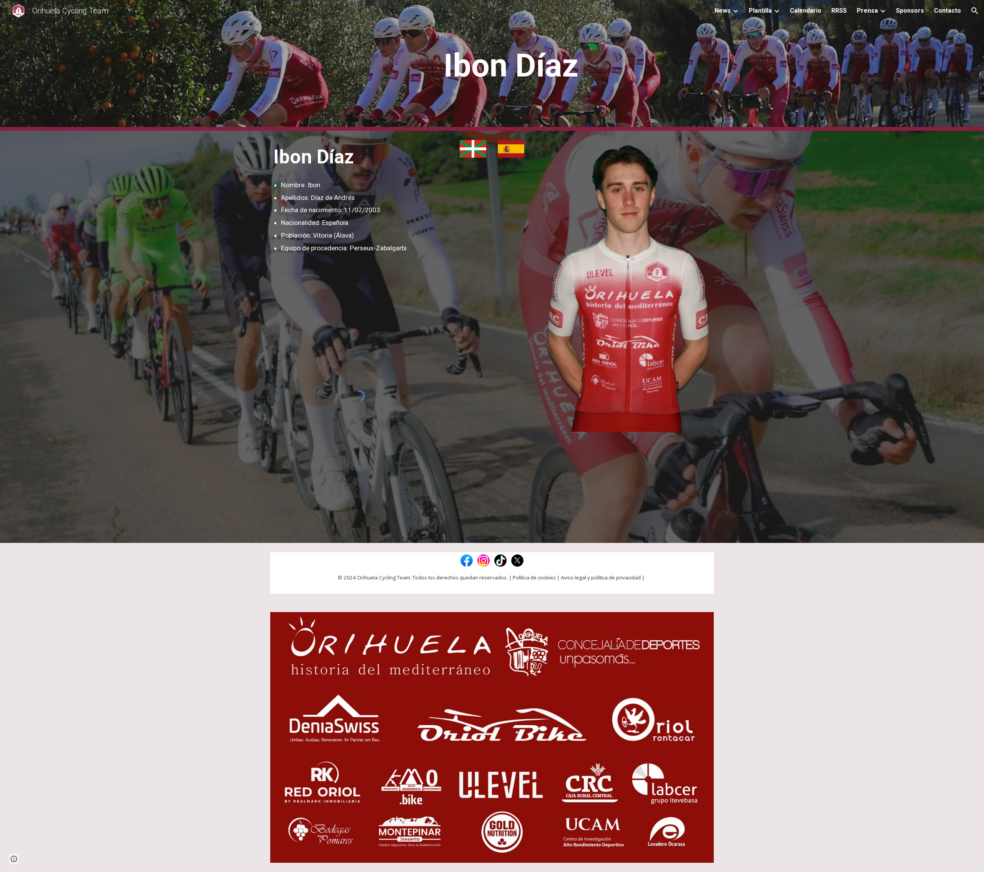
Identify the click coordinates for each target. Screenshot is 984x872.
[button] (975, 11)
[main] (511, 65)
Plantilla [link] (760, 10)
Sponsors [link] (910, 10)
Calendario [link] (805, 10)
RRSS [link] (839, 10)
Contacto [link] (947, 10)
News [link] (723, 10)
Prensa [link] (867, 10)
